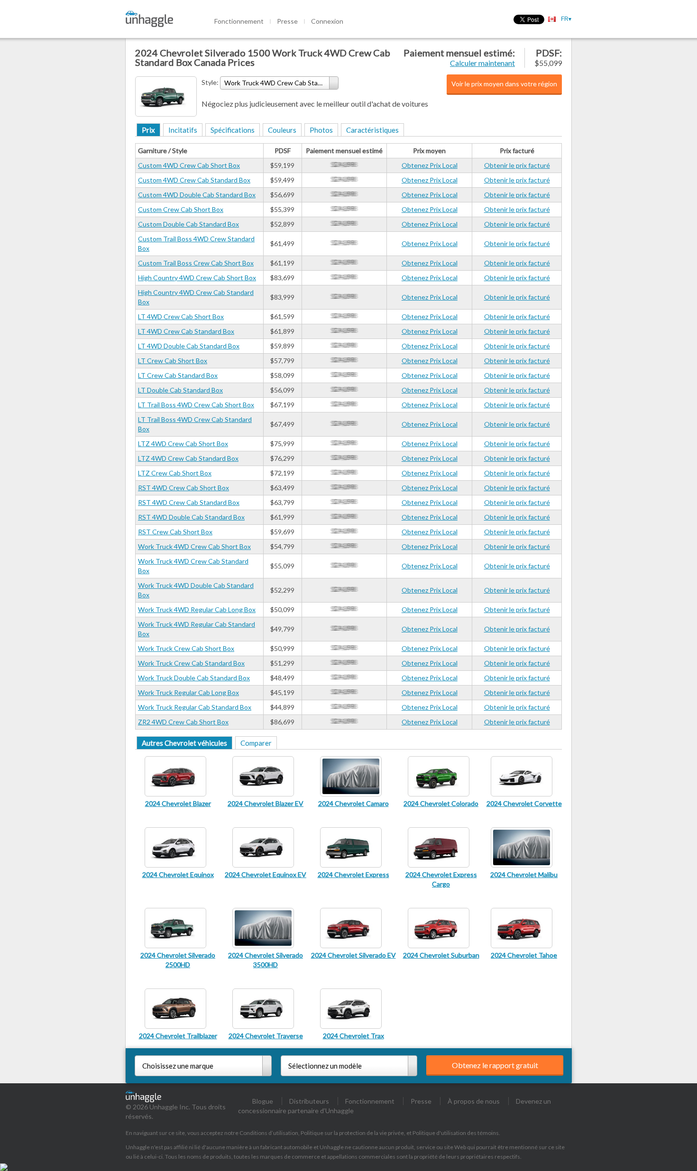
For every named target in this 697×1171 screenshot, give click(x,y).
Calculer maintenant (482, 62)
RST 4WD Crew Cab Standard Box (188, 502)
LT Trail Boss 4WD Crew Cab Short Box (196, 405)
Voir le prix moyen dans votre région (504, 84)
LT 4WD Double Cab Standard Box (188, 346)
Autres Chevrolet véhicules (184, 743)
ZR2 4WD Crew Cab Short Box (183, 722)
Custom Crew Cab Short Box (180, 209)
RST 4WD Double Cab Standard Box (191, 517)
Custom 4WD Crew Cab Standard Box (194, 180)
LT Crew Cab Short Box (172, 361)
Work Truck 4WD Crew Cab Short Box (194, 546)
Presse (287, 21)
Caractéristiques (372, 130)
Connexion (327, 21)
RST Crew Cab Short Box (175, 532)
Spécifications (233, 130)
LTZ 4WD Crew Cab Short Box (183, 443)
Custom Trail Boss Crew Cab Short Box (196, 263)
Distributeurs (309, 1101)
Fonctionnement (239, 21)
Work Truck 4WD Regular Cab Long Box (197, 609)
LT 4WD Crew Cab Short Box (181, 316)
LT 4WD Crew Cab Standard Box (186, 331)
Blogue (262, 1101)
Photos (321, 130)
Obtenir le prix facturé (517, 165)
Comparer (256, 743)
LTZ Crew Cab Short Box (174, 473)
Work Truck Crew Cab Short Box (186, 648)
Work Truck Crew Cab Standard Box (191, 663)
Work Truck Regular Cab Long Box (188, 692)
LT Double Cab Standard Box (180, 390)
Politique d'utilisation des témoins (456, 1132)
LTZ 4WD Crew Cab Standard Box (188, 458)
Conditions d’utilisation (268, 1132)
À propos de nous (474, 1101)
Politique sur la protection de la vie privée (352, 1132)
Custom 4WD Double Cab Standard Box (197, 195)
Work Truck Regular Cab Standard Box (194, 707)
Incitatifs (182, 130)
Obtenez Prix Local (430, 165)
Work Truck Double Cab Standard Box (194, 678)
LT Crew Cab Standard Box (178, 375)
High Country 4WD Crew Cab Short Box (197, 278)
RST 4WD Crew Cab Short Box (183, 488)
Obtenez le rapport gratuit (495, 1065)
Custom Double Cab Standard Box (188, 224)
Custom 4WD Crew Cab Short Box (189, 165)
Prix (148, 130)
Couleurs (282, 130)
